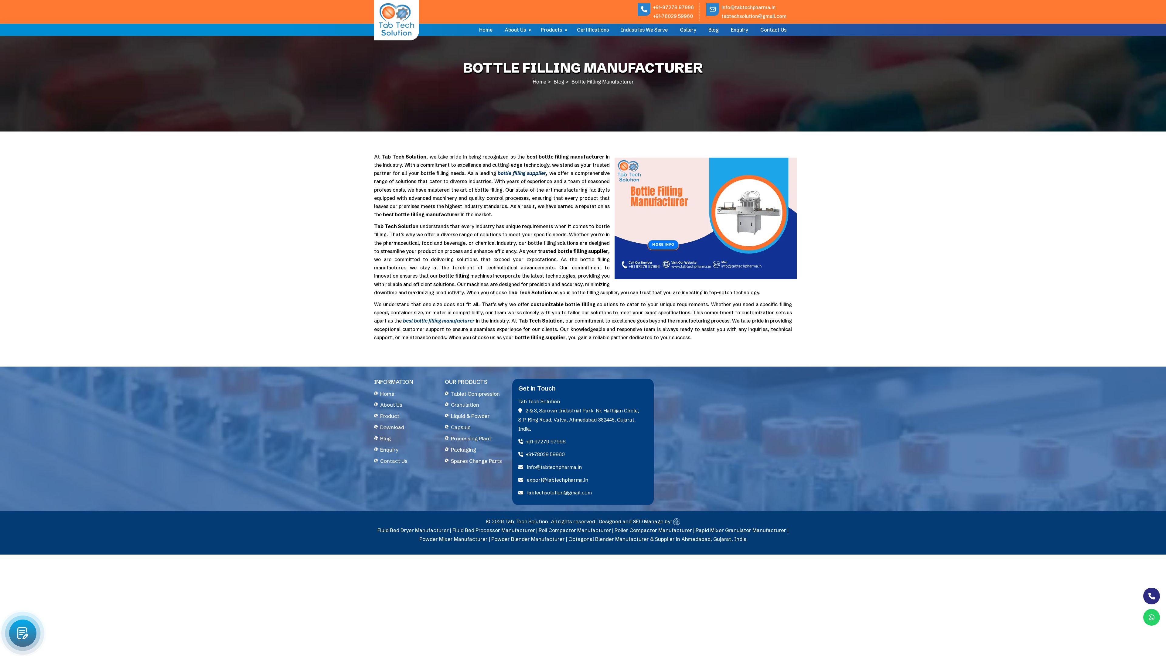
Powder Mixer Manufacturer (453, 539)
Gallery (688, 30)
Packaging (463, 449)
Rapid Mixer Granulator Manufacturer (741, 530)
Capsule (461, 427)
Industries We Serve (644, 30)
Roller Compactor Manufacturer (653, 530)
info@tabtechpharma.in (748, 7)
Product (389, 416)
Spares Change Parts (476, 461)
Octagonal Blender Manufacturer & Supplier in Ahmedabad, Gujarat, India (657, 539)
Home (486, 30)
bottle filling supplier (522, 173)
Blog (713, 30)
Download (392, 427)
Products (551, 30)
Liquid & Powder (470, 416)
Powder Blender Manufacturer (528, 539)
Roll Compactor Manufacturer (575, 530)
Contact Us (773, 30)
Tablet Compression (475, 394)
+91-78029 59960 (673, 16)
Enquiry (739, 30)
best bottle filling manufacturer (439, 321)
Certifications (593, 30)
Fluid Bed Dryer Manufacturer (413, 530)
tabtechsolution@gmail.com (753, 16)
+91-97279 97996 (673, 7)
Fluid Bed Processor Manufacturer (493, 530)
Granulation (465, 404)
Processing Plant (471, 438)
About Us (515, 30)
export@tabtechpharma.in (557, 480)
